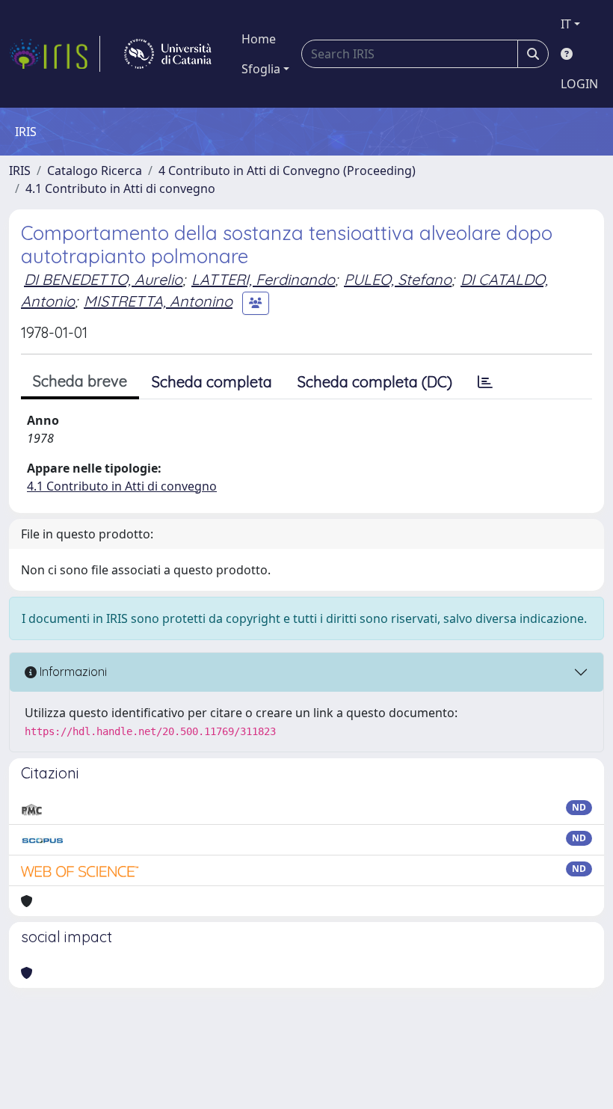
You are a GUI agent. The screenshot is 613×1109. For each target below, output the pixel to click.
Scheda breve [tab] (80, 381)
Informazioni (72, 671)
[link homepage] (54, 54)
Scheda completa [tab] (212, 381)
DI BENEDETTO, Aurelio (103, 279)
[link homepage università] (168, 54)
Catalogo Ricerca (94, 170)
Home (258, 39)
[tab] (485, 382)
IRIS (20, 170)
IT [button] (566, 24)
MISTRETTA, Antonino (158, 301)
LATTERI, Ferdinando (263, 279)
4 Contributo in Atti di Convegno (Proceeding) (287, 170)
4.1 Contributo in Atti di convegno (120, 188)
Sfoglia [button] (260, 69)
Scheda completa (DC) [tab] (375, 381)
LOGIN (579, 84)
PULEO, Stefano (398, 279)
